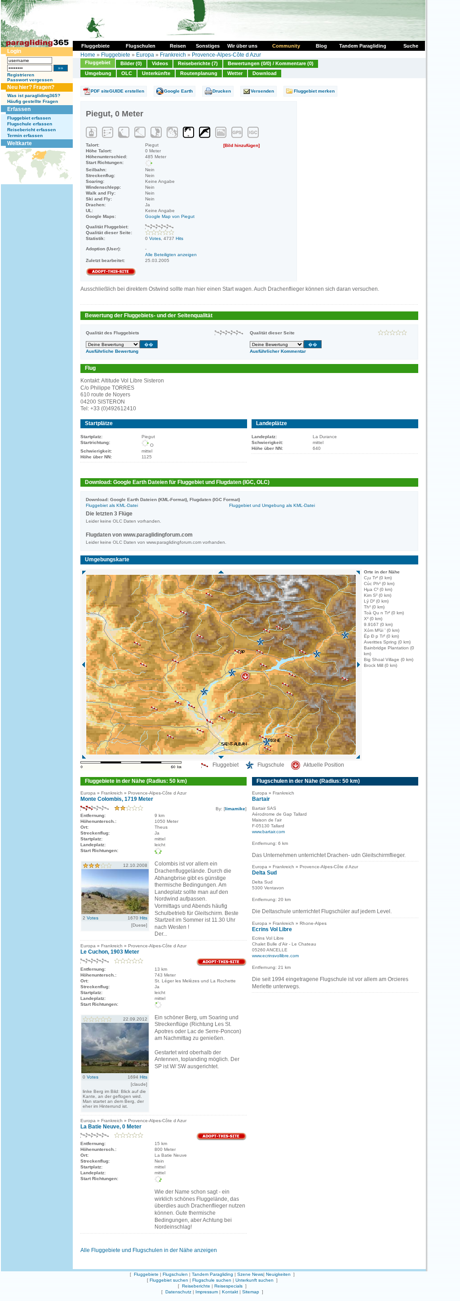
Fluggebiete (115, 55)
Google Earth (178, 91)
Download (264, 73)
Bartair (261, 799)
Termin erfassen (25, 135)
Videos (160, 63)
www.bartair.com (268, 831)
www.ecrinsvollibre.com (275, 955)
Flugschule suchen (211, 1280)
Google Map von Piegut (170, 216)
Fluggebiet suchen (169, 1280)
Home (87, 55)
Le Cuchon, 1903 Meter (109, 952)
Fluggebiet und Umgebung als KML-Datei (272, 505)
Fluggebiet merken (314, 91)
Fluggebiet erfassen (29, 117)
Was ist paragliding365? (33, 95)
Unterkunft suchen (254, 1280)
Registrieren (20, 74)
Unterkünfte (156, 73)
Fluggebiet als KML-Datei (112, 505)
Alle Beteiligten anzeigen (171, 254)
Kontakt (230, 1291)
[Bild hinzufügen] (241, 145)
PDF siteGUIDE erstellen (117, 91)
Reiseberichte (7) (198, 63)
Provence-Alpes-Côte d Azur (226, 55)
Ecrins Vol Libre (272, 929)
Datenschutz (178, 1291)
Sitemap (250, 1291)
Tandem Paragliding (212, 1274)
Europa (145, 55)
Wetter (235, 73)
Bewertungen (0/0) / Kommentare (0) (271, 63)
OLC (126, 73)
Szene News (250, 1274)
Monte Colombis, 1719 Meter (116, 799)
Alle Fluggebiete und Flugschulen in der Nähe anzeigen (148, 1250)
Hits (179, 238)
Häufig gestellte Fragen (32, 101)
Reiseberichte (196, 1285)
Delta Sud (264, 873)
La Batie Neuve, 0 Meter (111, 1126)
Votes (155, 238)
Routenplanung (198, 73)
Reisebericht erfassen (31, 129)
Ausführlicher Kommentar (278, 351)
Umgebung (98, 73)
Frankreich (173, 55)
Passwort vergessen (30, 79)
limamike (235, 808)
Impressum (206, 1291)
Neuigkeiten (278, 1274)
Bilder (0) (131, 63)
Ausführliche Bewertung (112, 351)
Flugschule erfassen (29, 123)
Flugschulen (175, 1274)
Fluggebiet (98, 62)
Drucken (221, 91)
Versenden (262, 91)
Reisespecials (228, 1285)
